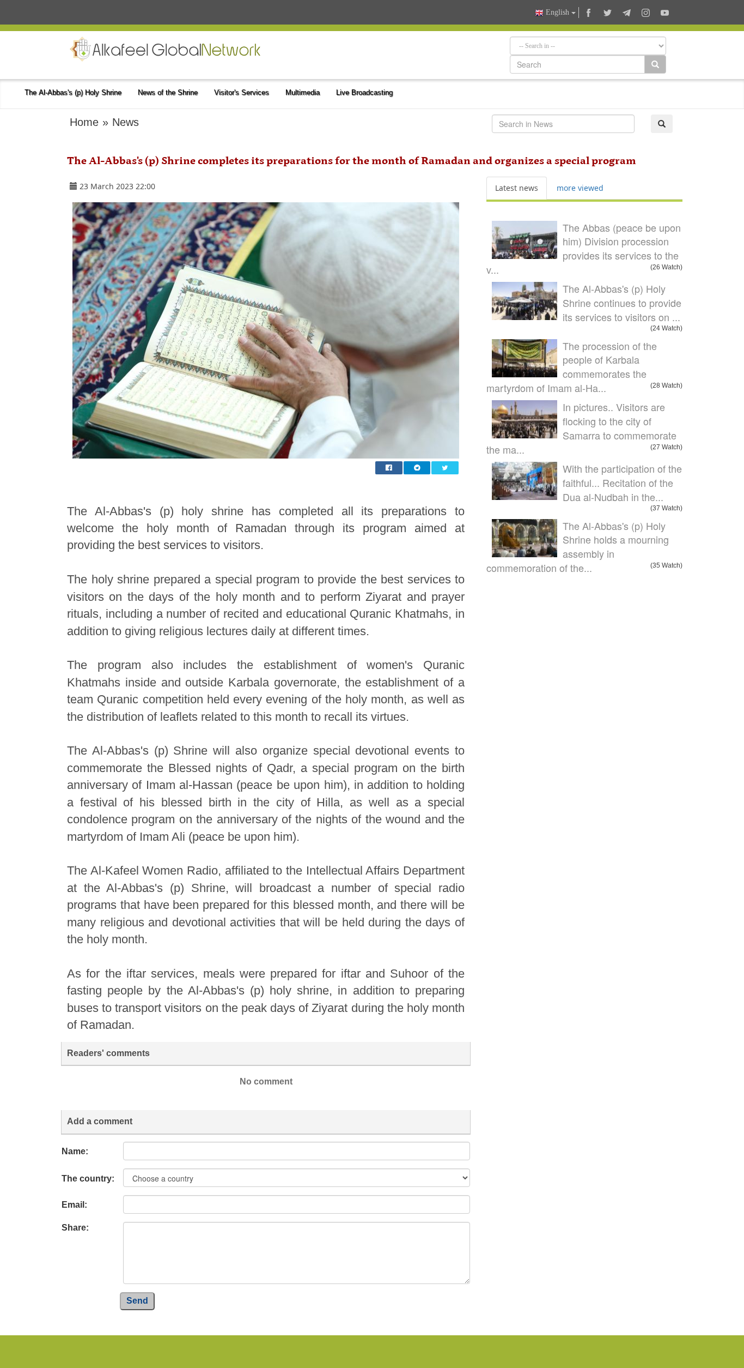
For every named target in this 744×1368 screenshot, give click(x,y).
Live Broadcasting (364, 92)
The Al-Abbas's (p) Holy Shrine (73, 92)
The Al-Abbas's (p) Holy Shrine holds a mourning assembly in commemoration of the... (577, 547)
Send (137, 1300)
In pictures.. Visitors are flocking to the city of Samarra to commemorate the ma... (581, 428)
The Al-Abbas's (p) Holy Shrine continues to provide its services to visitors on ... (622, 302)
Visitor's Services (241, 92)
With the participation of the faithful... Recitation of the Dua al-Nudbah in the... (622, 482)
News (125, 122)
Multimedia (302, 92)
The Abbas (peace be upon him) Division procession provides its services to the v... (583, 248)
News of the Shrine (168, 92)
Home (84, 122)
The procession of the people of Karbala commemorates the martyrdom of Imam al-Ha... (571, 367)
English (557, 12)
